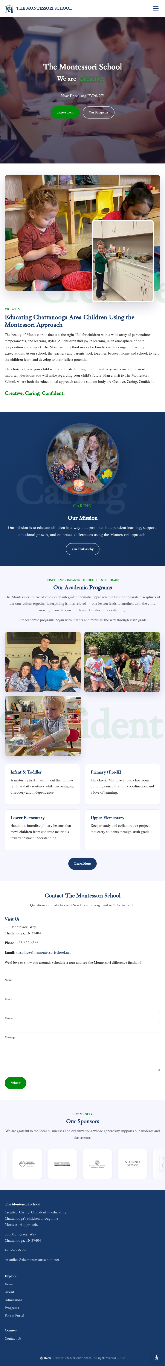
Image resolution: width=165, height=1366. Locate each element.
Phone (9, 1018)
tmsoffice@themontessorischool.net (43, 952)
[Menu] (155, 8)
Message (10, 1037)
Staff (122, 1358)
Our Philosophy (82, 549)
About (9, 1291)
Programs (12, 1307)
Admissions (13, 1299)
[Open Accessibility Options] (156, 1357)
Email (8, 999)
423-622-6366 (27, 942)
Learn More (82, 863)
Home (9, 1283)
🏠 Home (45, 1358)
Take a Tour (65, 112)
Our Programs (98, 112)
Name (8, 980)
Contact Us (13, 1338)
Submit (15, 1083)
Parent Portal (14, 1315)
